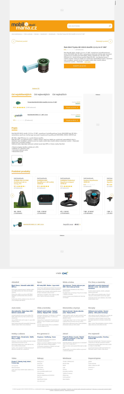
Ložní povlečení (66, 377)
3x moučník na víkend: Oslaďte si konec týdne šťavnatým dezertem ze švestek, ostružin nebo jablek (99, 320)
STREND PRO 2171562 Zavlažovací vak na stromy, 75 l (21, 182)
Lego (64, 367)
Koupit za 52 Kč (79, 66)
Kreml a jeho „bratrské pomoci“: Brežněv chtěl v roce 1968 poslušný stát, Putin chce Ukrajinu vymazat (23, 291)
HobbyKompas (40, 373)
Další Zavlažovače (19, 178)
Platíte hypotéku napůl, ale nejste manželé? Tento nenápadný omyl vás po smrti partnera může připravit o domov (74, 317)
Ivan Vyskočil (15, 365)
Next (111, 195)
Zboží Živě (39, 363)
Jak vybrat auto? (41, 381)
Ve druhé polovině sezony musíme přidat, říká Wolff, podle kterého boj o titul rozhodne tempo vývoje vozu (22, 317)
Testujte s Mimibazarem (68, 361)
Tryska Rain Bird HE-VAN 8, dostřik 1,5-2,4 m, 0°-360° (42, 102)
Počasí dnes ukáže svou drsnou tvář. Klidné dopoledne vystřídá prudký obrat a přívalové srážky (22, 296)
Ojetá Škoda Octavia (42, 379)
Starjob (90, 361)
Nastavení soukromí (59, 390)
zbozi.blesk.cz (40, 369)
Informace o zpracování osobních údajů (101, 389)
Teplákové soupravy (67, 373)
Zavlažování (43, 34)
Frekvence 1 (91, 367)
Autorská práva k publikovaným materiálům (56, 389)
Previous (12, 195)
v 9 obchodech (18, 213)
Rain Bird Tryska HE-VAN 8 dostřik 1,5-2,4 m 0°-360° (85, 47)
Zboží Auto (39, 377)
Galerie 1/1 (35, 88)
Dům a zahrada (28, 34)
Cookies (52, 390)
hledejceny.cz (40, 361)
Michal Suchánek (16, 367)
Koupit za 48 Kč (71, 120)
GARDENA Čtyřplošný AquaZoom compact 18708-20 (67, 182)
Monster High (66, 363)
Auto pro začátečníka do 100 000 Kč (45, 375)
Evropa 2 (90, 369)
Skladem (77, 103)
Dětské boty (65, 375)
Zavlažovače (52, 34)
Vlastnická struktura (69, 390)
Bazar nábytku (66, 379)
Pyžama (65, 369)
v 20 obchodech (64, 213)
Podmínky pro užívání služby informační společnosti (79, 389)
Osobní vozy (40, 365)
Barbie (64, 365)
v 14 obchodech (41, 213)
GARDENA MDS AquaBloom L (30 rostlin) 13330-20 (45, 182)
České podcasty (92, 363)
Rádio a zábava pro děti (93, 365)
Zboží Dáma (40, 367)
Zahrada (36, 34)
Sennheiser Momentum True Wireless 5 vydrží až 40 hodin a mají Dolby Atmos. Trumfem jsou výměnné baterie (49, 317)
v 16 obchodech (88, 213)
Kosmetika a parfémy (68, 371)
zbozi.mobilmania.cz (17, 34)
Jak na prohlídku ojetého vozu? (44, 371)
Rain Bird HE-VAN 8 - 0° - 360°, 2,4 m (38, 114)
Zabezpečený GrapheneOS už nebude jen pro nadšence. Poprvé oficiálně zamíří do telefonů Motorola (48, 321)
